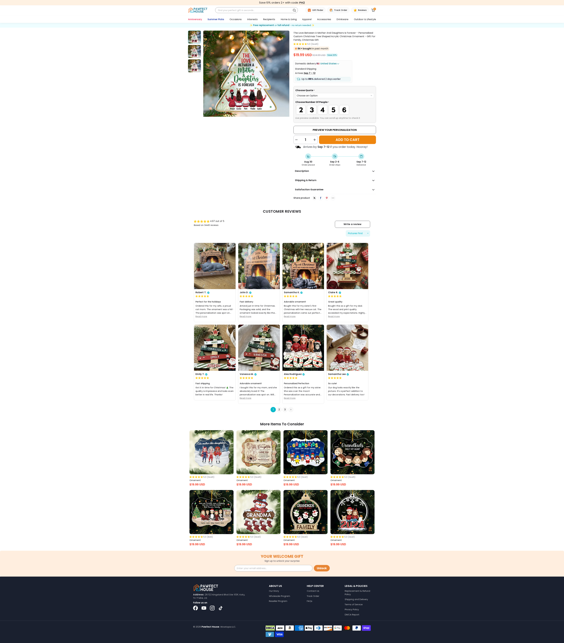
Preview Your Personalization (335, 130)
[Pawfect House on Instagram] (212, 608)
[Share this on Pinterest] (326, 198)
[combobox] (254, 10)
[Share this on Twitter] (314, 198)
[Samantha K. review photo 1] (303, 266)
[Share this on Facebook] (320, 198)
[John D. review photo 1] (259, 266)
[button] (300, 44)
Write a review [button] (352, 224)
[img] (202, 296)
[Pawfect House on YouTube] (204, 608)
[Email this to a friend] (332, 198)
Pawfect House (210, 626)
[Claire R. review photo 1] (347, 266)
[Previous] (205, 74)
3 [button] (285, 409)
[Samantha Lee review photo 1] (347, 348)
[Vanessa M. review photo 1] (259, 348)
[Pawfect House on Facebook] (195, 608)
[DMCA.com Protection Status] (270, 628)
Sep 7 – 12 (309, 73)
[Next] (287, 74)
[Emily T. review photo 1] (215, 348)
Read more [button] (201, 316)
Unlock (322, 568)
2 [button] (279, 409)
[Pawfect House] (198, 10)
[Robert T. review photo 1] (215, 266)
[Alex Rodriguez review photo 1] (303, 348)
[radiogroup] (334, 110)
